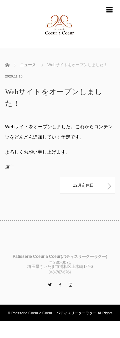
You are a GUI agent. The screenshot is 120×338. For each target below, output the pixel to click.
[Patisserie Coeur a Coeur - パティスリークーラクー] (60, 24)
